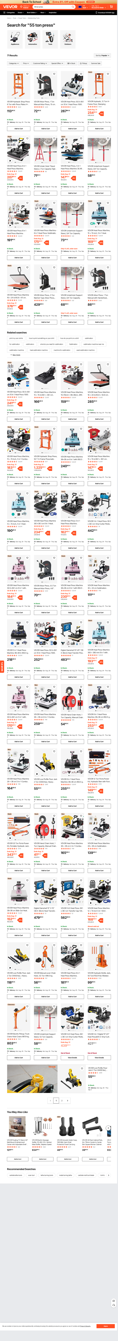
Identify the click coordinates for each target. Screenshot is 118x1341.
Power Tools (22, 18)
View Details (72, 1058)
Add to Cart (19, 129)
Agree (106, 1326)
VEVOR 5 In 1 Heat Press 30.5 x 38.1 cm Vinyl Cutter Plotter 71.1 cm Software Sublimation (99, 524)
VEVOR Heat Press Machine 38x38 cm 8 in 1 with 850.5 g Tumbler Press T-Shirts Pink (72, 588)
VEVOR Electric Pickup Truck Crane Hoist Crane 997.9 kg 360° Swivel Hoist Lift (18, 1036)
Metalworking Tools (33, 18)
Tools (14, 18)
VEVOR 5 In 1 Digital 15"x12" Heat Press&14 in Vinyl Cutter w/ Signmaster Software (99, 1037)
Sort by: (98, 55)
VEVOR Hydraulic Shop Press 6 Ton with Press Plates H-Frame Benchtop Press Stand (18, 104)
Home (9, 18)
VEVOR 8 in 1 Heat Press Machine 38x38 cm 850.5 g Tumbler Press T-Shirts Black (72, 782)
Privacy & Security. (85, 1326)
